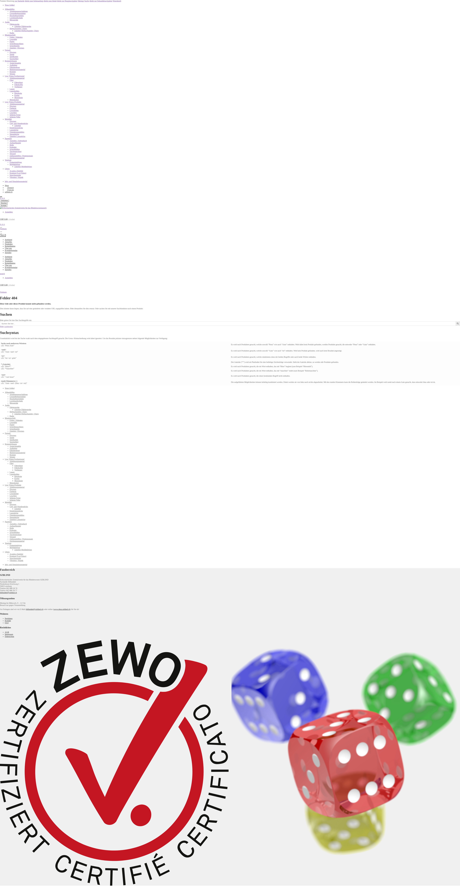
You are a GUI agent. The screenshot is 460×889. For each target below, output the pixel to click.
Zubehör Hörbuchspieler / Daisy (26, 31)
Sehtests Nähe (15, 117)
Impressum (9, 634)
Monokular (18, 98)
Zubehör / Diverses (17, 48)
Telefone (8, 160)
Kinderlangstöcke (16, 128)
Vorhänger (18, 87)
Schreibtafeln (15, 46)
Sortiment (8, 240)
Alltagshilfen (9, 9)
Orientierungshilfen (17, 132)
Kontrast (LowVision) (18, 173)
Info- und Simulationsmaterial (16, 181)
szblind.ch (8, 192)
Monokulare (14, 100)
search (44, 208)
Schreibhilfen (15, 149)
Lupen (12, 89)
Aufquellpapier (15, 143)
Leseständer (14, 111)
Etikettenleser (15, 67)
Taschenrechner (15, 151)
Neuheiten (9, 244)
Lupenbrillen (14, 91)
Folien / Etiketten (16, 37)
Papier (12, 41)
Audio (7, 22)
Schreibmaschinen (16, 44)
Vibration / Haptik (16, 177)
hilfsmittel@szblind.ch (8, 593)
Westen (12, 74)
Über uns (8, 248)
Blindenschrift (10, 35)
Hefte (12, 145)
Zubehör (17, 126)
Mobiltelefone (15, 164)
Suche (86, 1)
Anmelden (9, 212)
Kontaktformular (11, 250)
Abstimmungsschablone (19, 11)
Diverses (13, 52)
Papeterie (8, 139)
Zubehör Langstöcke (17, 136)
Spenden (8, 253)
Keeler (16, 95)
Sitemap (81, 1)
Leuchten (13, 113)
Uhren (7, 169)
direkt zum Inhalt (50, 1)
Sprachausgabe (15, 175)
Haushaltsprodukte (17, 16)
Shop (7, 186)
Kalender (13, 147)
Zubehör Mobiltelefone (23, 167)
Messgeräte (14, 20)
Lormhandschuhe (16, 18)
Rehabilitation (10, 246)
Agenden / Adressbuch (18, 141)
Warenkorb (117, 1)
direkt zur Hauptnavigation (67, 1)
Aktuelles (8, 242)
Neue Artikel (9, 5)
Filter (12, 80)
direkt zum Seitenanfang (34, 1)
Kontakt (8, 621)
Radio (12, 33)
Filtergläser (18, 82)
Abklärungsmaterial (17, 78)
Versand (13, 154)
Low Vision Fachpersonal (14, 76)
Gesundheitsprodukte (18, 13)
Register (13, 72)
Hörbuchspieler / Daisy (18, 29)
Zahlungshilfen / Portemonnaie (21, 156)
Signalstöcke (14, 134)
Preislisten (8, 619)
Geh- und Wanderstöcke (19, 123)
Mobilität (8, 119)
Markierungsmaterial (17, 70)
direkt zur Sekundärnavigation (100, 1)
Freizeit (7, 50)
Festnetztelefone (16, 162)
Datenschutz (9, 636)
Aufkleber (13, 65)
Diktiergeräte (14, 24)
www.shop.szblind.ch (62, 609)
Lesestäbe (13, 39)
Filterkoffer (18, 85)
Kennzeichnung (11, 61)
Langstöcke (14, 130)
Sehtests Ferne (15, 115)
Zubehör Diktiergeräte (22, 26)
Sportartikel (14, 59)
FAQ (7, 623)
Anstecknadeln (15, 63)
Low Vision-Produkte (13, 102)
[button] (3, 292)
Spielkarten (14, 57)
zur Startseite (19, 1)
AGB (7, 632)
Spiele (12, 54)
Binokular (18, 93)
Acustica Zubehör (16, 171)
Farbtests (13, 108)
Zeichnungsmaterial (17, 158)
